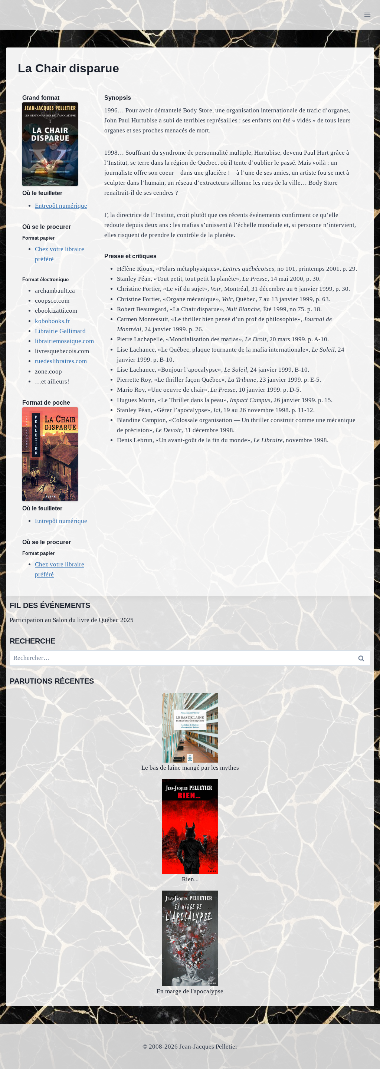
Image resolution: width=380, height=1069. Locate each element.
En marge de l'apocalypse (190, 991)
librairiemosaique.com (64, 341)
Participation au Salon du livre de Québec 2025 (72, 620)
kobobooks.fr (52, 321)
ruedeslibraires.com (61, 361)
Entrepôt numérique (61, 205)
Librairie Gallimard (60, 331)
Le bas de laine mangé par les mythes (190, 767)
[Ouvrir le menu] (367, 14)
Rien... (190, 879)
